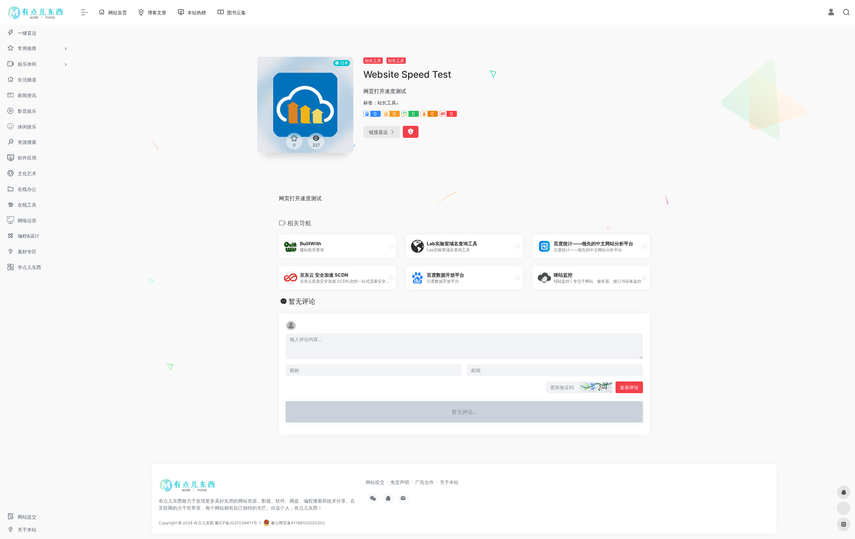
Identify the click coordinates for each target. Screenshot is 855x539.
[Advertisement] (605, 103)
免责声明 (399, 482)
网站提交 (375, 482)
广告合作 (424, 482)
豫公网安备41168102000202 (297, 522)
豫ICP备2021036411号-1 (238, 522)
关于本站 (449, 482)
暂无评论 (302, 301)
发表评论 (629, 387)
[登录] (831, 12)
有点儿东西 (204, 522)
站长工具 (373, 60)
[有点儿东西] (189, 487)
